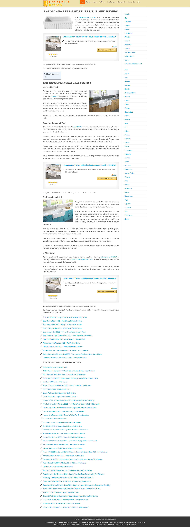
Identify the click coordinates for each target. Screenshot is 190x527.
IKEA (126, 123)
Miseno (127, 158)
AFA (126, 70)
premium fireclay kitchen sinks (81, 259)
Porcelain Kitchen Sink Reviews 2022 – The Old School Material (65, 350)
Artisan (127, 81)
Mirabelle (128, 154)
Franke (127, 108)
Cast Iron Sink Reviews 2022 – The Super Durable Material (64, 339)
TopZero (128, 204)
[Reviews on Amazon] (53, 54)
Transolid (128, 207)
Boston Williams (130, 93)
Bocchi (127, 89)
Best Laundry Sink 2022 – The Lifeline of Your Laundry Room (64, 332)
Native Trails (129, 173)
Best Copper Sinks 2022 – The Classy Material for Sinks (62, 321)
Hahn (127, 116)
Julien (127, 131)
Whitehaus (128, 215)
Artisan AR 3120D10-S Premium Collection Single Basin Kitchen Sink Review (70, 378)
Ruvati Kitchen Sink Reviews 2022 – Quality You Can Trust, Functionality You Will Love (73, 474)
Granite (127, 41)
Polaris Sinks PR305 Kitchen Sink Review (58, 467)
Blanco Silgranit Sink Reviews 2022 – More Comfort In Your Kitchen (67, 385)
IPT (126, 127)
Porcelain (128, 45)
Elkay (127, 104)
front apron (54, 96)
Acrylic (127, 14)
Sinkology (128, 188)
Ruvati (127, 184)
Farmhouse (129, 33)
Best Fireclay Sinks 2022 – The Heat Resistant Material (62, 328)
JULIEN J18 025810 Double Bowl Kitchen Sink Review (62, 426)
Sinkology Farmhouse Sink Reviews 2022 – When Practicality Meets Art (68, 478)
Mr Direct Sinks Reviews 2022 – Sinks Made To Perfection (63, 455)
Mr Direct (128, 165)
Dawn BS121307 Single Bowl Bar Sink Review (59, 397)
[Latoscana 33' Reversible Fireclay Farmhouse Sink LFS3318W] (53, 43)
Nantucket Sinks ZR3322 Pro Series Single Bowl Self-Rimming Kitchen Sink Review (72, 459)
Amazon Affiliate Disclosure (84, 519)
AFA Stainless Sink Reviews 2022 (55, 367)
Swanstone (129, 196)
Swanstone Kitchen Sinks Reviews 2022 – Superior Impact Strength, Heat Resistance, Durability (77, 485)
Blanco (127, 96)
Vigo (126, 211)
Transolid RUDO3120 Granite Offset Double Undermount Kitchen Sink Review (70, 496)
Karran (127, 135)
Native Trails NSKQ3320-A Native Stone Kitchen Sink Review (64, 463)
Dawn (127, 100)
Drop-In (127, 29)
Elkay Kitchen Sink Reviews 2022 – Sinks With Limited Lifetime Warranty (68, 400)
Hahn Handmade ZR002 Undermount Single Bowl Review (63, 411)
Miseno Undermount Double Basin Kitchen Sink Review (62, 448)
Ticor (126, 200)
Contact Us (100, 519)
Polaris (127, 177)
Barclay (127, 85)
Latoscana (128, 150)
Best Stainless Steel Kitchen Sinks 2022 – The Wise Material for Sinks (67, 336)
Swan (127, 192)
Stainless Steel (130, 52)
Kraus (127, 146)
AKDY (127, 74)
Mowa (127, 162)
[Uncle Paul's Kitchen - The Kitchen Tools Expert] (60, 3)
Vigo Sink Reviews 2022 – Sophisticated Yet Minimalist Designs (65, 500)
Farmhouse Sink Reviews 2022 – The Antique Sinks (61, 343)
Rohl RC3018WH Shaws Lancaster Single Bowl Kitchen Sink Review (67, 470)
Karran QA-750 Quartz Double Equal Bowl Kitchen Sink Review (65, 430)
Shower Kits (131, 2)
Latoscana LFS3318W (87, 17)
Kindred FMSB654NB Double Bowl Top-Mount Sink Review (64, 433)
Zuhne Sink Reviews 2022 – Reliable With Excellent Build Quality (66, 507)
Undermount (129, 56)
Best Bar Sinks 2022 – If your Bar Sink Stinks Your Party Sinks (65, 317)
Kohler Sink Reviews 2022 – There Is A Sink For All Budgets (64, 437)
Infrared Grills (121, 2)
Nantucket (128, 169)
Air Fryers (102, 2)
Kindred (127, 139)
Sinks (82, 2)
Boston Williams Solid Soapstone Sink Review (59, 393)
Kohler (127, 142)
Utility (127, 60)
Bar (126, 18)
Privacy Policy (110, 519)
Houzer (127, 119)
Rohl (126, 181)
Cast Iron (128, 22)
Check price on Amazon (107, 50)
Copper (127, 25)
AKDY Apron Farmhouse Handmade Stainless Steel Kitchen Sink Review (69, 371)
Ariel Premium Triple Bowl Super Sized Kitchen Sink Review (64, 374)
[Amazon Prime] (114, 46)
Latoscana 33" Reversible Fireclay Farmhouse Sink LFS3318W (89, 37)
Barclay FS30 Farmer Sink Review (55, 382)
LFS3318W (78, 127)
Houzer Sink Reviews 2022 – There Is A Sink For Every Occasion (66, 415)
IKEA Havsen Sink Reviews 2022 (54, 419)
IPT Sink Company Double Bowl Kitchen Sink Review (62, 422)
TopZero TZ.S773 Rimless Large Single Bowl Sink (60, 492)
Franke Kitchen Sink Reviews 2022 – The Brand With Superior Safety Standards (71, 404)
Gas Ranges (111, 2)
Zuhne (127, 219)
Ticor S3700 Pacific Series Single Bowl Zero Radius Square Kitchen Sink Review (71, 489)
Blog (82, 6)
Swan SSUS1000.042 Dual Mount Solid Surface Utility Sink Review (67, 481)
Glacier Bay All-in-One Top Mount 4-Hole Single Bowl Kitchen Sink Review (69, 408)
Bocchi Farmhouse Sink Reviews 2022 (56, 389)
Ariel (126, 77)
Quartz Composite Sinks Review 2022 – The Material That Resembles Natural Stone (72, 354)
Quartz (127, 48)
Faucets (88, 2)
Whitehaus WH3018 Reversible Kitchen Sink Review (61, 503)
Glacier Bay (129, 112)
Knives (95, 2)
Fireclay (127, 37)
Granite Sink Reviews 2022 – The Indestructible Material (63, 347)
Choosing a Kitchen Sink (133, 64)
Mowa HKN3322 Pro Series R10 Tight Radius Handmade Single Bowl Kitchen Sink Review (75, 452)
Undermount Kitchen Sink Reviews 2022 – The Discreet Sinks (65, 358)
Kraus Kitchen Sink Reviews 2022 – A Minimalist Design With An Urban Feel (70, 441)
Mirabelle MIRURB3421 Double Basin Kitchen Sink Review (64, 444)
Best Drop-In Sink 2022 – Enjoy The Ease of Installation (62, 324)
